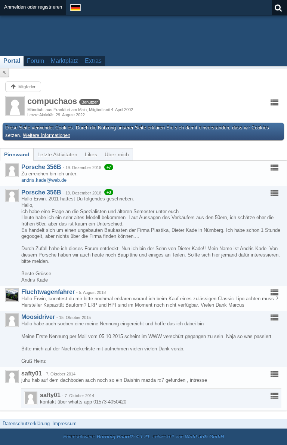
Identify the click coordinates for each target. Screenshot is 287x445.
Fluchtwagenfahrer (48, 292)
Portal (11, 61)
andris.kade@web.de (44, 180)
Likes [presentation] (91, 154)
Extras (93, 61)
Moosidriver (38, 317)
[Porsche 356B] (12, 170)
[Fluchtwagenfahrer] (12, 295)
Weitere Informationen (46, 135)
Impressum (64, 423)
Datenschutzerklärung (26, 423)
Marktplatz (64, 61)
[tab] (17, 154)
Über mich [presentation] (117, 154)
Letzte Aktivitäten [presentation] (57, 154)
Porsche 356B (41, 167)
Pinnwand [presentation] (17, 154)
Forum (35, 61)
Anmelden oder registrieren (33, 7)
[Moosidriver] (12, 320)
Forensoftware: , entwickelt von (143, 436)
